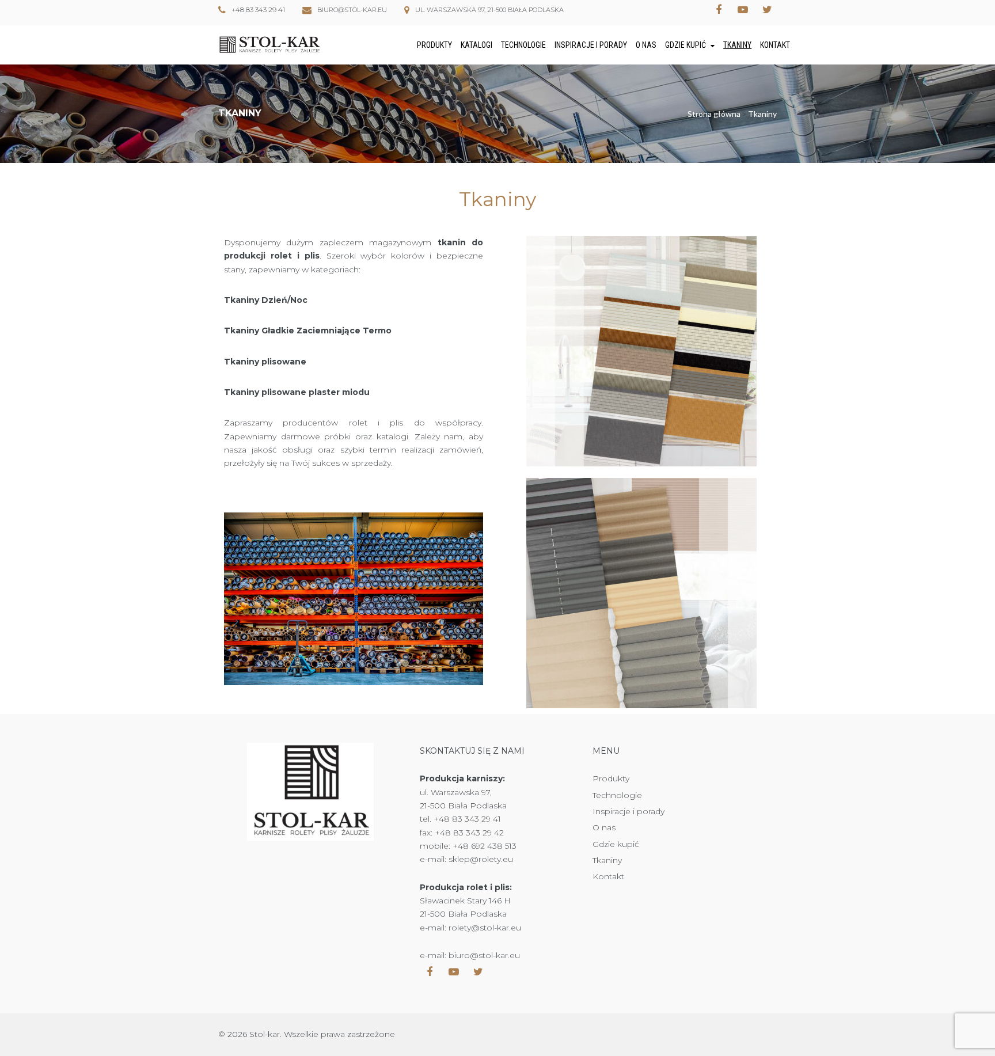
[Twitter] (767, 10)
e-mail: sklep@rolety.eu (466, 859)
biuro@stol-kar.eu (352, 10)
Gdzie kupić (685, 45)
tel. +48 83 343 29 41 (460, 819)
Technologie (523, 45)
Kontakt (775, 45)
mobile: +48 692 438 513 (468, 846)
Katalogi (476, 45)
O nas (646, 45)
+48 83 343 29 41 (258, 9)
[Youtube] (743, 10)
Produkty (434, 45)
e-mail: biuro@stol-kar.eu (470, 955)
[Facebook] (718, 10)
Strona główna (714, 114)
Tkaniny (737, 45)
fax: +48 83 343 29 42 (462, 832)
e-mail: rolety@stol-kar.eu (470, 927)
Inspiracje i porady (591, 45)
